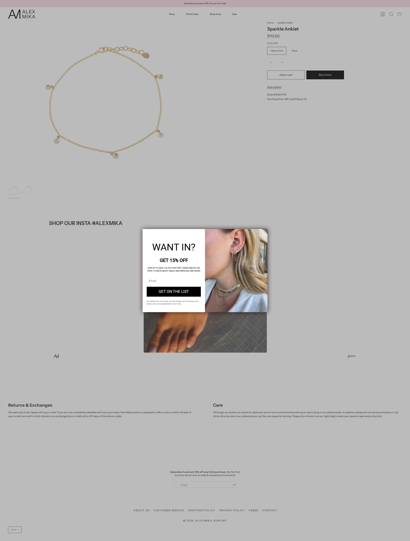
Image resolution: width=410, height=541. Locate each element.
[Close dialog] (263, 233)
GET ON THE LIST (174, 291)
